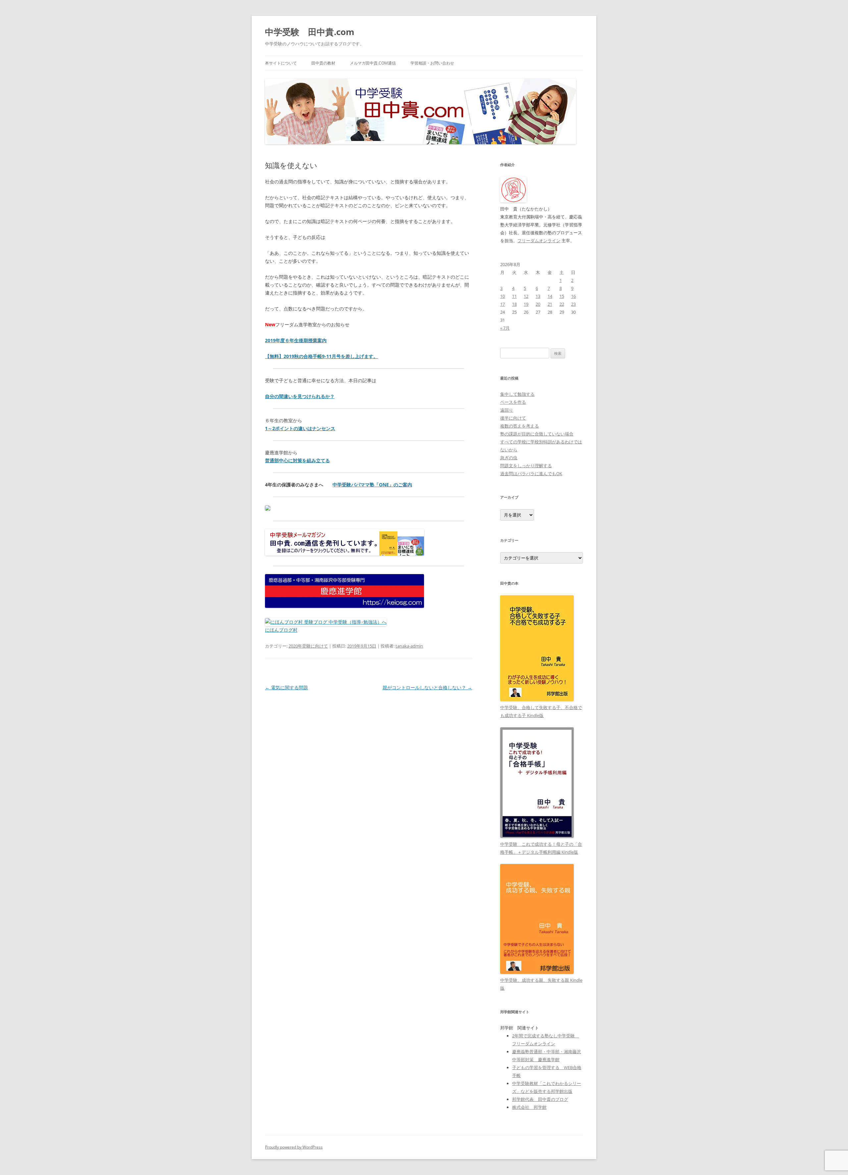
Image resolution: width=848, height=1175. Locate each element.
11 (514, 296)
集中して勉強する (517, 394)
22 (561, 304)
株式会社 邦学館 (529, 1107)
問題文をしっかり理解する (526, 466)
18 (514, 304)
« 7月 (505, 328)
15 (561, 296)
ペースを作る (513, 402)
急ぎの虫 (508, 458)
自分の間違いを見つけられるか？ (300, 396)
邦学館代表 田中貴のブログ (540, 1099)
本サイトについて (281, 63)
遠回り (506, 410)
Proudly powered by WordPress (294, 1147)
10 (502, 296)
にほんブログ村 (281, 630)
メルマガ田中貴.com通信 (373, 63)
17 (502, 304)
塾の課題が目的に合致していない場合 (536, 434)
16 (573, 296)
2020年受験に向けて (308, 646)
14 (550, 296)
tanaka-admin (409, 646)
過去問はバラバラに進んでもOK (531, 473)
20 (538, 304)
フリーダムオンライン (538, 241)
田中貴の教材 (323, 63)
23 (573, 304)
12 (526, 296)
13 (538, 296)
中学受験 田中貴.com (309, 32)
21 (550, 304)
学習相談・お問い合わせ (432, 63)
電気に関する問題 (286, 687)
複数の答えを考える (519, 426)
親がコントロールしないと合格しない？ (427, 687)
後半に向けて (513, 418)
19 (526, 304)
